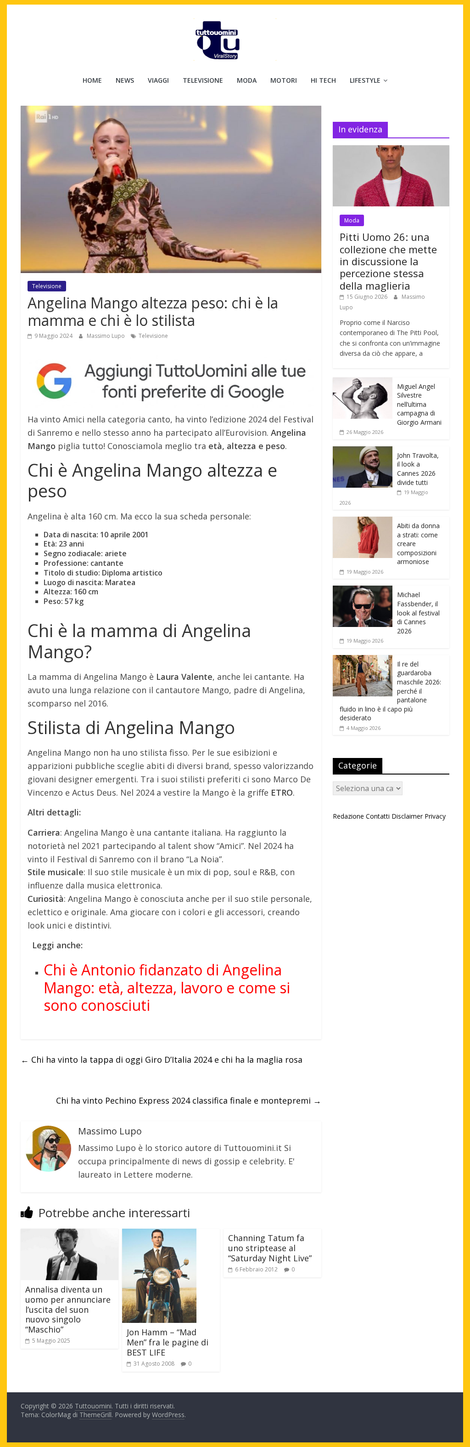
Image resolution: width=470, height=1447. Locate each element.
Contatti (378, 816)
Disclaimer (407, 816)
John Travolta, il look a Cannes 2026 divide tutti (418, 469)
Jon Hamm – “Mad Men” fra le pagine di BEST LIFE (167, 1342)
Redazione (348, 816)
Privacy (435, 816)
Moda (247, 80)
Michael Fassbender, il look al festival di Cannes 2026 (418, 612)
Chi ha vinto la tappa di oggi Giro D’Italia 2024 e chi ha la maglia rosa (161, 1059)
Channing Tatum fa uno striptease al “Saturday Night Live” (270, 1247)
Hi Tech (323, 80)
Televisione (203, 80)
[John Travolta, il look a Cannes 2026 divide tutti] (362, 451)
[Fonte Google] (171, 381)
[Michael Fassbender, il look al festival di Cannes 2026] (362, 590)
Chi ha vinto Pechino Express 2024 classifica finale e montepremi (188, 1100)
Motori (283, 80)
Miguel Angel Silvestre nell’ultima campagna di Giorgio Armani (419, 404)
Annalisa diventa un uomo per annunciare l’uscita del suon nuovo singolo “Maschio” (68, 1309)
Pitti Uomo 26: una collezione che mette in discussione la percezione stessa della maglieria (388, 261)
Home (92, 80)
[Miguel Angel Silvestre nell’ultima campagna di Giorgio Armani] (362, 382)
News (125, 80)
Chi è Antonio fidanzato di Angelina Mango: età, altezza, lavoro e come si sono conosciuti (167, 987)
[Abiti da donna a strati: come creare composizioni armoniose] (362, 521)
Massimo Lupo (106, 336)
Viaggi (158, 80)
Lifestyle (365, 80)
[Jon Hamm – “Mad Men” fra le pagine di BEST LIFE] (159, 1234)
